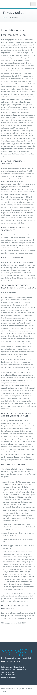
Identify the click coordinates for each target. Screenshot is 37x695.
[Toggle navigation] (33, 4)
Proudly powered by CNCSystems (12, 689)
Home (5, 17)
